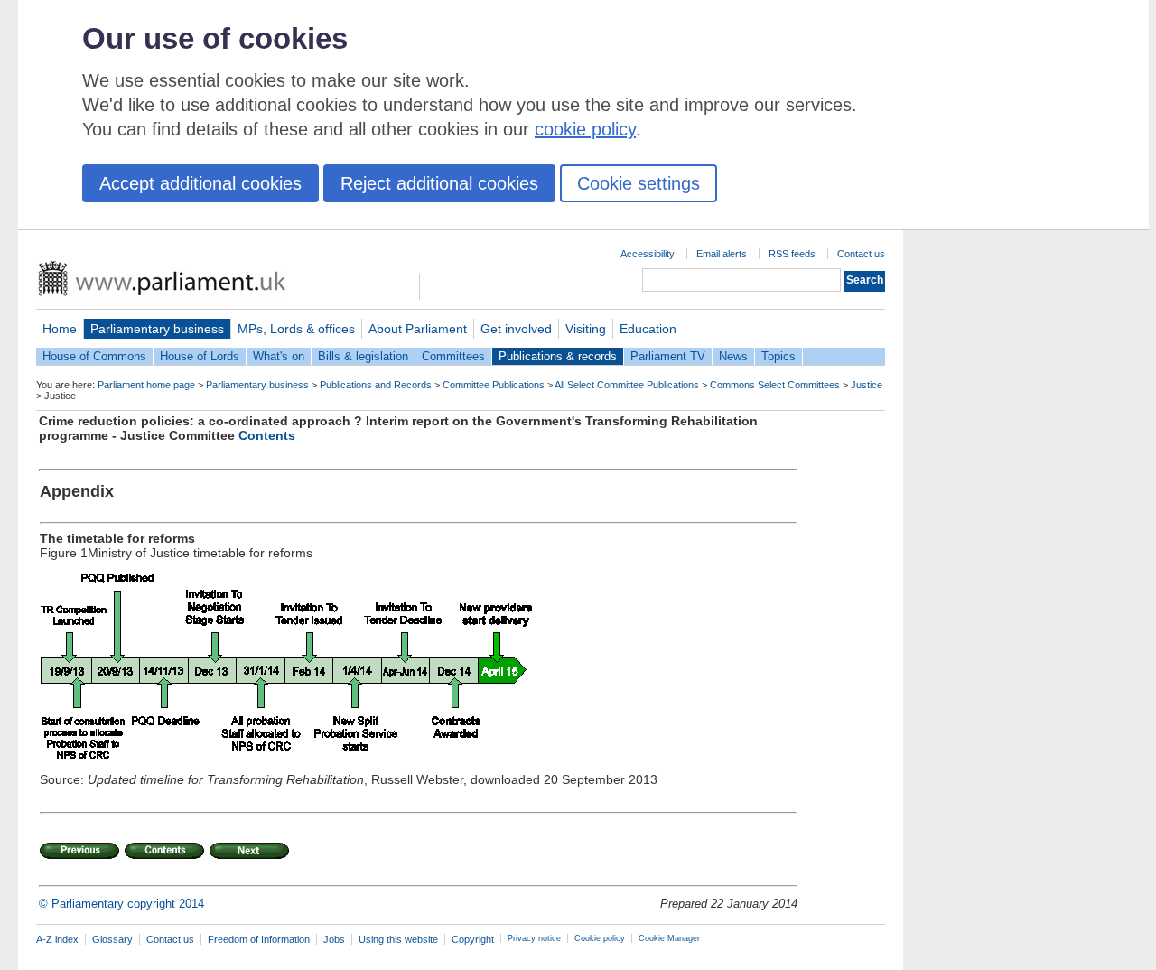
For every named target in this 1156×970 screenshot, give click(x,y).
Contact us (861, 253)
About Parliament (417, 329)
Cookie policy (599, 938)
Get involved (516, 329)
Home (59, 329)
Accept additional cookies (200, 183)
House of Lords (199, 356)
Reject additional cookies (439, 183)
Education (648, 329)
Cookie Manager (669, 938)
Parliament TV (667, 356)
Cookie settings (638, 183)
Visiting (585, 329)
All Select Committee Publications (627, 384)
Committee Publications (494, 384)
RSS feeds (792, 253)
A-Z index (57, 939)
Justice (866, 384)
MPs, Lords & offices (296, 329)
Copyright (473, 939)
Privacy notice (534, 938)
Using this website (398, 939)
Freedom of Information (259, 939)
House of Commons (94, 356)
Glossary (112, 939)
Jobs (334, 939)
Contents (266, 435)
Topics (778, 356)
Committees (453, 356)
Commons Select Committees (775, 384)
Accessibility (647, 253)
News (733, 356)
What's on (278, 356)
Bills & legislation (363, 356)
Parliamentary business (157, 329)
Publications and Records (376, 384)
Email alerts (721, 253)
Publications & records (558, 356)
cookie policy (585, 129)
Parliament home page (146, 384)
